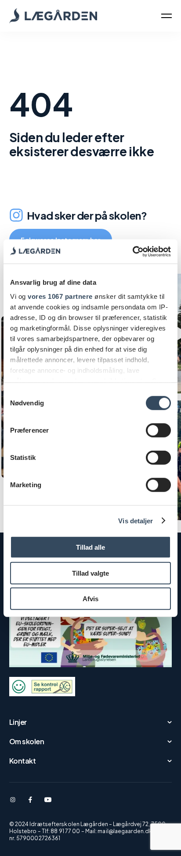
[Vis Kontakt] (105, 761)
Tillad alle (90, 547)
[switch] (158, 430)
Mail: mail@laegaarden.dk (118, 831)
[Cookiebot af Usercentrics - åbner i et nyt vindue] (132, 251)
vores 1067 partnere (60, 296)
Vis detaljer (135, 520)
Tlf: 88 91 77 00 (61, 831)
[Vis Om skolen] (109, 742)
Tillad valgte (90, 573)
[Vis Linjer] (101, 722)
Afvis (90, 599)
